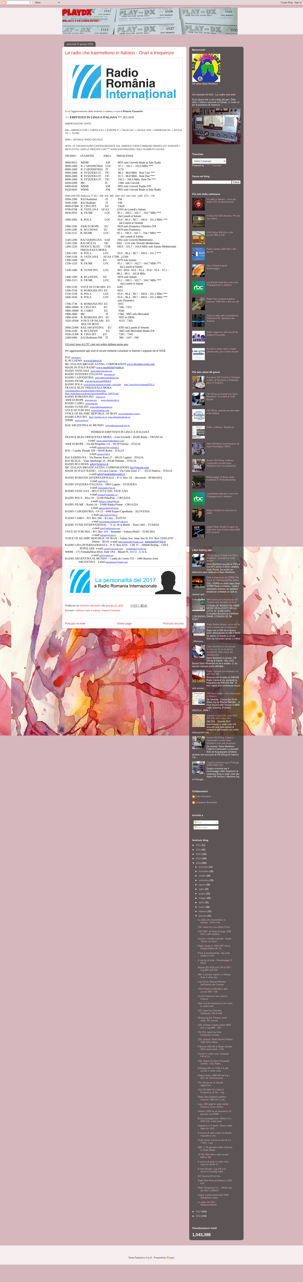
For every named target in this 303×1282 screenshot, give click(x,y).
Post (199, 822)
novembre (204, 871)
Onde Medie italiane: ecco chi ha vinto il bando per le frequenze (223, 626)
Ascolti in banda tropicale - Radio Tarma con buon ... (214, 940)
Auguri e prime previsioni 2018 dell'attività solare (213, 1196)
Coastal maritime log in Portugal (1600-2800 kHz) (223, 764)
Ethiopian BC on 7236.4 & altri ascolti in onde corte (213, 1069)
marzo (202, 907)
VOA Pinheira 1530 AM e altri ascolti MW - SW (212, 990)
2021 (198, 849)
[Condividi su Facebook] (142, 606)
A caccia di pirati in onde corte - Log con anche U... (214, 1163)
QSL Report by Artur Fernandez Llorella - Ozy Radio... (214, 1062)
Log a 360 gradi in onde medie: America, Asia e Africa (213, 1105)
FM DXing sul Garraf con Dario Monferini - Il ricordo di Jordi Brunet (222, 397)
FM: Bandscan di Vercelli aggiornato (210, 1084)
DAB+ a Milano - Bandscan (220, 427)
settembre (204, 880)
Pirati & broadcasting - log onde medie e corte (214, 954)
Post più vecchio (173, 623)
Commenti (201, 827)
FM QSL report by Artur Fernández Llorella (209, 1033)
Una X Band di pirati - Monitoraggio (217, 267)
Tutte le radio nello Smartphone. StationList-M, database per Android (223, 318)
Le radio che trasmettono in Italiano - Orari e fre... (211, 921)
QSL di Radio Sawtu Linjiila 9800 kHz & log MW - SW (214, 1026)
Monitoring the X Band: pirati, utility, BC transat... (212, 1019)
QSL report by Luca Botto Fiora (214, 927)
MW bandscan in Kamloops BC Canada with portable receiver (222, 601)
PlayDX (77, 13)
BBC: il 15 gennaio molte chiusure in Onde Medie (215, 1148)
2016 (198, 1216)
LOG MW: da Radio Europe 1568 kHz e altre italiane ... (214, 933)
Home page (124, 623)
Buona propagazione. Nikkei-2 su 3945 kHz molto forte (214, 1120)
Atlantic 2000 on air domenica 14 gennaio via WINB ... (214, 1112)
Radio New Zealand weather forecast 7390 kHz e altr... (212, 1098)
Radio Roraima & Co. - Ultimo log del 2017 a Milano (214, 1189)
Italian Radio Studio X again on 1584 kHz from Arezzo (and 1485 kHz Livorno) (223, 530)
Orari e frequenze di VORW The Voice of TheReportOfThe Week (223, 579)
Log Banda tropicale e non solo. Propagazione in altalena (223, 283)
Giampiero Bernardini (206, 802)
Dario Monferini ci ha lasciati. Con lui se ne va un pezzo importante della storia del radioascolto (221, 650)
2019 (198, 858)
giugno (202, 893)
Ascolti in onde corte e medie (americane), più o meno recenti (223, 350)
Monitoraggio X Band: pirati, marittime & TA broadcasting (221, 478)
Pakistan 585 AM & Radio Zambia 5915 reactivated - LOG (215, 1048)
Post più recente (75, 623)
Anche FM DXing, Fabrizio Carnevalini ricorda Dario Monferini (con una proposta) (221, 463)
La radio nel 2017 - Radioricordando (207, 1203)
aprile (202, 902)
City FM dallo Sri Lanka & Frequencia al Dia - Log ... (212, 1091)
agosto (202, 884)
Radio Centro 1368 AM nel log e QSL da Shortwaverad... (214, 1077)
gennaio (203, 915)
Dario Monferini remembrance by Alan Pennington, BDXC (223, 445)
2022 (198, 845)
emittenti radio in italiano (88, 610)
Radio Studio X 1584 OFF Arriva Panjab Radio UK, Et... (214, 947)
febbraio (203, 911)
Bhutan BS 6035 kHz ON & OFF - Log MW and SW (215, 969)
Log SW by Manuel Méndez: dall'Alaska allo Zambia (212, 983)
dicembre (204, 867)
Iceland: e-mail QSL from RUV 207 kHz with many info (222, 717)
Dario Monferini (203, 796)
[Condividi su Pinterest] (145, 606)
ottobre (202, 875)
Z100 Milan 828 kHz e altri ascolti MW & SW (220, 234)
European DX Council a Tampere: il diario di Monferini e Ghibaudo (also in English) (223, 380)
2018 (198, 863)
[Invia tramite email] (132, 606)
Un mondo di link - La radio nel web (213, 94)
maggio (203, 898)
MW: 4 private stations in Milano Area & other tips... (214, 976)
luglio (202, 889)
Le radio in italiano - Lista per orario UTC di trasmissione (221, 200)
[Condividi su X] (139, 606)
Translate (216, 165)
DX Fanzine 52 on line (209, 1176)
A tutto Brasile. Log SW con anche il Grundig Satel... (212, 1170)
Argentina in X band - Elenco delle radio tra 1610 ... (215, 1127)
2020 (198, 854)
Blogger (170, 1257)
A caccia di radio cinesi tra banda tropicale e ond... (214, 1134)
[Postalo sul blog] (135, 606)
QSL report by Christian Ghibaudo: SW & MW (210, 1012)
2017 (198, 1211)
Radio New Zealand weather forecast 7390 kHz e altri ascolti (223, 300)
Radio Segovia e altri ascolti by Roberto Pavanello (222, 333)
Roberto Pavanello (111, 610)
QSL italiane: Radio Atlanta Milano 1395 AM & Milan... (215, 1040)
